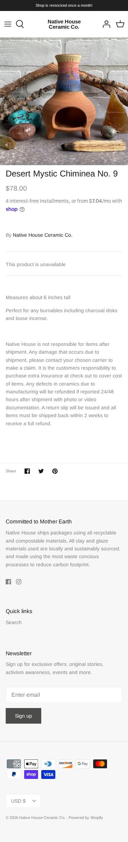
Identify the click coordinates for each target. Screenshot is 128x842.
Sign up (23, 716)
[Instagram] (18, 581)
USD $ (18, 801)
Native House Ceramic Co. (43, 235)
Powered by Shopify (86, 817)
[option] (64, 101)
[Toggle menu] (8, 24)
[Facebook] (8, 581)
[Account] (104, 24)
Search (14, 622)
